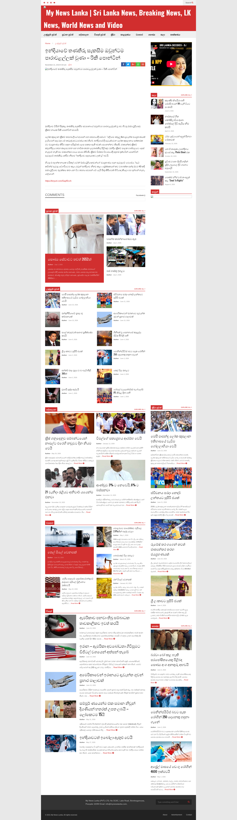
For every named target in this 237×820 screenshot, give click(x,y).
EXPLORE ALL (139, 211)
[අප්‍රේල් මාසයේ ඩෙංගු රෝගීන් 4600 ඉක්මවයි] (171, 751)
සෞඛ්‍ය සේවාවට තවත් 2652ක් (69, 259)
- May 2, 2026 (161, 777)
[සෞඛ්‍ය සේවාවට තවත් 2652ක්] (74, 234)
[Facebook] (123, 64)
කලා (163, 34)
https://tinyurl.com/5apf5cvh (58, 181)
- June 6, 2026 (161, 670)
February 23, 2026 (171, 143)
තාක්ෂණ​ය (175, 34)
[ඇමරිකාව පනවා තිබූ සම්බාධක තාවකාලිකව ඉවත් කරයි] (60, 626)
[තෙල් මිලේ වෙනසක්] (69, 536)
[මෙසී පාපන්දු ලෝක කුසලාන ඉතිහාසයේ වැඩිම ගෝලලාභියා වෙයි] (52, 300)
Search (189, 3)
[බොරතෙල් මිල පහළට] (104, 564)
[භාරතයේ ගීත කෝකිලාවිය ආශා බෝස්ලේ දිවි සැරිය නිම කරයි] (157, 119)
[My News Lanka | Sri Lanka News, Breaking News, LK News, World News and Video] (120, 18)
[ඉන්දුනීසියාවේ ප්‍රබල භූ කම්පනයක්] (52, 319)
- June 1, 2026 (72, 393)
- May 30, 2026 (56, 453)
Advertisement (176, 815)
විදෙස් (49, 611)
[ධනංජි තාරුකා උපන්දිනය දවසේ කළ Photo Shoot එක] (157, 152)
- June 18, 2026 (90, 657)
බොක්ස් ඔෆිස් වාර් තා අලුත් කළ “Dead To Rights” (177, 178)
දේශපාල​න (84, 34)
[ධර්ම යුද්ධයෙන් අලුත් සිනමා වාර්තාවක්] (157, 139)
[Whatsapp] (138, 64)
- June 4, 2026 (72, 355)
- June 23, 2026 (72, 305)
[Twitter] (128, 64)
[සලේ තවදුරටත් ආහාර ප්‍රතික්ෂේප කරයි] (52, 338)
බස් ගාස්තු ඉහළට (116, 271)
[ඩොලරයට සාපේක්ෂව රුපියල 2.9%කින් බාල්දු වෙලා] (104, 537)
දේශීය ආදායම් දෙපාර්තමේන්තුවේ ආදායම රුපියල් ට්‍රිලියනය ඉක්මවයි (77, 582)
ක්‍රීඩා (113, 34)
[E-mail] (142, 64)
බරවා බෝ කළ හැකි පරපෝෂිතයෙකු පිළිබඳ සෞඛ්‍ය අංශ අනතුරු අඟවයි (170, 659)
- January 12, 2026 (108, 443)
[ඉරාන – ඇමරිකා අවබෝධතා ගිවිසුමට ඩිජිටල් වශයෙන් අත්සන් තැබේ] (60, 651)
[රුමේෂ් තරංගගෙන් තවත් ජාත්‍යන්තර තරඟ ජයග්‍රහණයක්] (171, 529)
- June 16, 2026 (72, 320)
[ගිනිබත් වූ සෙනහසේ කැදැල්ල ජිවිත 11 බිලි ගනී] (104, 338)
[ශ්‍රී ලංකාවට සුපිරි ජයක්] (52, 357)
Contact (189, 815)
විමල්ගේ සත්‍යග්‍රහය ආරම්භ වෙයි (119, 438)
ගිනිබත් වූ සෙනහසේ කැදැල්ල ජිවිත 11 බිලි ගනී (127, 334)
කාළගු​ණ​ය (125, 34)
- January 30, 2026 (125, 583)
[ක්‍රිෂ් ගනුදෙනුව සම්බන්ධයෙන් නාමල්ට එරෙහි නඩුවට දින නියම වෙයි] (69, 423)
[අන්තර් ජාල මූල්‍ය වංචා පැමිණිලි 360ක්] (52, 376)
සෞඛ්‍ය (155, 626)
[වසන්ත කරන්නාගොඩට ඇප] (126, 224)
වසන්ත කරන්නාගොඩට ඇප (121, 239)
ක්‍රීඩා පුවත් (156, 407)
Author (50, 264)
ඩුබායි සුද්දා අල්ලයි (70, 389)
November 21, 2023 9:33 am (55, 65)
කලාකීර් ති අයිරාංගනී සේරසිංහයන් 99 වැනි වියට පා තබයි (177, 104)
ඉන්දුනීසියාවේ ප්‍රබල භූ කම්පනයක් (72, 314)
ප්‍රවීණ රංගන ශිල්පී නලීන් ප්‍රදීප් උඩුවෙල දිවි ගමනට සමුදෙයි (176, 165)
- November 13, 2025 (109, 495)
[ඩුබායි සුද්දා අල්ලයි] (52, 395)
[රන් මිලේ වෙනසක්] (104, 588)
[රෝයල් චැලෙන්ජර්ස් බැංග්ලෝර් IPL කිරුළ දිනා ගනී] (104, 395)
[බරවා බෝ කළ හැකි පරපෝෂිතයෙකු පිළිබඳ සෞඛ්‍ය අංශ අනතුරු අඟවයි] (171, 640)
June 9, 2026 (169, 111)
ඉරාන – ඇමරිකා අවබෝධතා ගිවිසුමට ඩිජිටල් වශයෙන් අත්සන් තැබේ (110, 648)
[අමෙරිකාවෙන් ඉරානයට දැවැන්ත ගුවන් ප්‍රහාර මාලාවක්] (104, 319)
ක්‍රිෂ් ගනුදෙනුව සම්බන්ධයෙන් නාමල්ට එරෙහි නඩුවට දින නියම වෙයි (68, 443)
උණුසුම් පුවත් (50, 34)
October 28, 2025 (171, 156)
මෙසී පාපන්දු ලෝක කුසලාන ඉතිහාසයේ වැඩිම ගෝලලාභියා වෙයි (76, 297)
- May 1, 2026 (123, 535)
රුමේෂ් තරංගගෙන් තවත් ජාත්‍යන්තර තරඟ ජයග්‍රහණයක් (168, 549)
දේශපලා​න (51, 409)
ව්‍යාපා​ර (49, 522)
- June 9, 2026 (72, 339)
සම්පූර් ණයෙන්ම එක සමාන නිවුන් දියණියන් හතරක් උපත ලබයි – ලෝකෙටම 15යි (107, 708)
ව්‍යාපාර (139, 34)
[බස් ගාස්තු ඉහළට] (126, 256)
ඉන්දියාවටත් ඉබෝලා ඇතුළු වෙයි (106, 737)
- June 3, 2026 (72, 377)
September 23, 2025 (171, 172)
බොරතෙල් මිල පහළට (123, 555)
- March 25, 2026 (124, 559)
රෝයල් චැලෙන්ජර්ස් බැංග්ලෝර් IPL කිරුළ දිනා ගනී (128, 391)
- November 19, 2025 (58, 502)
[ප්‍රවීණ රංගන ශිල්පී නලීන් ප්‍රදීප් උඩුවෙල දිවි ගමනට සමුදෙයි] (157, 165)
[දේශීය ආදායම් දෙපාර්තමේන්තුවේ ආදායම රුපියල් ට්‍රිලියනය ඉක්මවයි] (52, 587)
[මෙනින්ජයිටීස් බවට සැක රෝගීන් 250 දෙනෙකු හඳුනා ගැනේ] (104, 357)
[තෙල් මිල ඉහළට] (104, 376)
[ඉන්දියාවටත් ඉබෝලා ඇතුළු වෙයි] (60, 743)
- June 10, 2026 (124, 320)
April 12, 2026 (169, 131)
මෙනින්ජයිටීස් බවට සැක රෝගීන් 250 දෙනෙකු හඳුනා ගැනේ (129, 352)
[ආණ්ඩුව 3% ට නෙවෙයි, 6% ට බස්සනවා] (120, 470)
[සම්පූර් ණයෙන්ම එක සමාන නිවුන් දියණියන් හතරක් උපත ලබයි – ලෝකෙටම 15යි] (60, 709)
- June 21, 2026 (124, 301)
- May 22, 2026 (73, 589)
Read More (62, 278)
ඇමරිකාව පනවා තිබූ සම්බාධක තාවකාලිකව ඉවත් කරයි (105, 620)
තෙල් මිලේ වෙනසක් (62, 551)
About (165, 815)
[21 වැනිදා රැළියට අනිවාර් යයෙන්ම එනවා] (69, 477)
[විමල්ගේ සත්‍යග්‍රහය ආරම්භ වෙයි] (120, 423)
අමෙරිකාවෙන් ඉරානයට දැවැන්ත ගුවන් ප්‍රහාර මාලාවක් (129, 314)
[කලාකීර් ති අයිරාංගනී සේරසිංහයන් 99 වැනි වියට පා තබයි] (157, 104)
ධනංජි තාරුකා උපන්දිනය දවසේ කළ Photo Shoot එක (177, 150)
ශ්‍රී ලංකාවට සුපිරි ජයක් (72, 351)
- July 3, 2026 (58, 264)
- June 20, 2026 (161, 559)
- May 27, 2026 (90, 742)
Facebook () (140, 195)
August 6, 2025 (170, 184)
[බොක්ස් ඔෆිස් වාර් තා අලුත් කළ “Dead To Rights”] (157, 180)
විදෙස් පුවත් (99, 34)
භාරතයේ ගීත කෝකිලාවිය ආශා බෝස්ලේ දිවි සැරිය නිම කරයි (177, 121)
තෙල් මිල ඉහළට (121, 370)
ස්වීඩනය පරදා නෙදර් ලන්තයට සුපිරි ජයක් (166, 495)
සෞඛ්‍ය (151, 34)
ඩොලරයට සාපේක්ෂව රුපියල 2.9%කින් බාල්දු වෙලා (127, 529)
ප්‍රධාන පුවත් (67, 34)
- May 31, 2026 (90, 719)
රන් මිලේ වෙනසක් (122, 579)
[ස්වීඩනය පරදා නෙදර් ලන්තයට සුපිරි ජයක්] (104, 300)
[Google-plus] (133, 64)
